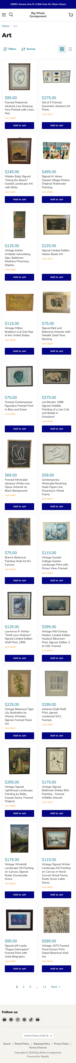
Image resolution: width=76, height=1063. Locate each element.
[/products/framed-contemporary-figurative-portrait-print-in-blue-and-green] (19, 376)
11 (44, 987)
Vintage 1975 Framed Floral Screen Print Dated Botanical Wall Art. (55, 951)
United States (36, 1035)
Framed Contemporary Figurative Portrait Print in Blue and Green (19, 405)
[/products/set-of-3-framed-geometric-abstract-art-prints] (56, 76)
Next (54, 987)
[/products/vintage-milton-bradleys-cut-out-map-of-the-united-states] (19, 302)
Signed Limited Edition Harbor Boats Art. (56, 252)
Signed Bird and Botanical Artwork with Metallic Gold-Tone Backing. (56, 333)
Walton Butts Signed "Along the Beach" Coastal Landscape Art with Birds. (19, 182)
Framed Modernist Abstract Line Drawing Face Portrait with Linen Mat (19, 108)
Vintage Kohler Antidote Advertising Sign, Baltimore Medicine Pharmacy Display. (17, 258)
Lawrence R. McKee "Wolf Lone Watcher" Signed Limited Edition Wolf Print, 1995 (18, 637)
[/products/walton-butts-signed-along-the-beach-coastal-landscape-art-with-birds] (19, 150)
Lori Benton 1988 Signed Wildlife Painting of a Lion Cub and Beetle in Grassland (55, 409)
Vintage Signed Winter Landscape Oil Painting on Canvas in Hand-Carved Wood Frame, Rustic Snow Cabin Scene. (56, 873)
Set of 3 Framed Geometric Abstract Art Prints (56, 106)
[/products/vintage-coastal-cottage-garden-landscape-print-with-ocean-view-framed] (56, 531)
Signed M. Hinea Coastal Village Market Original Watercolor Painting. (56, 182)
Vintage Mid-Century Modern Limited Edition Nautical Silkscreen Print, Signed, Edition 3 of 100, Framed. (56, 639)
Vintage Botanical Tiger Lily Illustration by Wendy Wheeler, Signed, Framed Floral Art (19, 716)
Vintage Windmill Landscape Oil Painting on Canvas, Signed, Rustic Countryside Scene (19, 871)
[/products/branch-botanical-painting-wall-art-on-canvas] (19, 531)
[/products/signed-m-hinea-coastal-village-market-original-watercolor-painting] (56, 150)
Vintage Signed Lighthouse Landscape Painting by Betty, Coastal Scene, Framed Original (19, 794)
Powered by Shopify (38, 1056)
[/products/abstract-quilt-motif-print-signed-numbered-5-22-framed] (56, 683)
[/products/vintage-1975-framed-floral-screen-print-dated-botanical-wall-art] (56, 920)
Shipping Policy (41, 1043)
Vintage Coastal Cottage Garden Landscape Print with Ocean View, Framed (55, 563)
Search (7, 1043)
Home (5, 26)
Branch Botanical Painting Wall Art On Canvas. (18, 561)
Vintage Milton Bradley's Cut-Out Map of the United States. (19, 331)
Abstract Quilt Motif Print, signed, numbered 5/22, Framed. (54, 714)
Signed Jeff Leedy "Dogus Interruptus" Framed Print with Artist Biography (17, 951)
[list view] (70, 49)
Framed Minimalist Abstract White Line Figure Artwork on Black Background (17, 485)
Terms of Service (38, 1047)
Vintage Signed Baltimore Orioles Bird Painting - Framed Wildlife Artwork (55, 792)
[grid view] (62, 49)
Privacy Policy (61, 1043)
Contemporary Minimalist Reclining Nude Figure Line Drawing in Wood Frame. (54, 487)
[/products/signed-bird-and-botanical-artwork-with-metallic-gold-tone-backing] (56, 302)
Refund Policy (22, 1043)
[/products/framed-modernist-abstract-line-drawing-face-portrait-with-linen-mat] (19, 76)
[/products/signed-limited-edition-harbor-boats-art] (56, 224)
